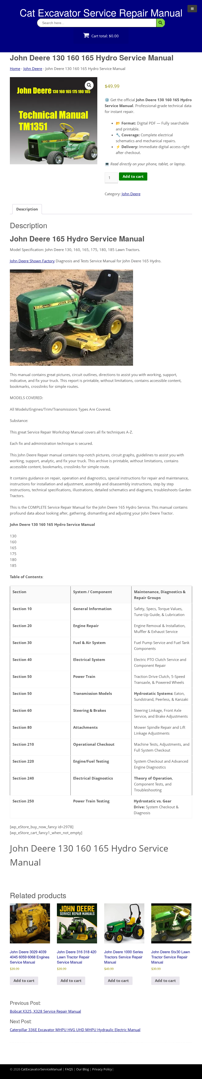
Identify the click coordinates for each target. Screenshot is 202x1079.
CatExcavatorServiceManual (41, 1069)
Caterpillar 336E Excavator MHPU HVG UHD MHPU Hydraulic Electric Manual (75, 1029)
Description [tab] (27, 209)
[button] (89, 85)
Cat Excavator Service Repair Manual (101, 12)
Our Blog (82, 1069)
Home (15, 68)
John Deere (32, 68)
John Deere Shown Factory (32, 260)
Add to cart (133, 176)
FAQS (69, 1069)
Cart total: (104, 35)
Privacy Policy (102, 1069)
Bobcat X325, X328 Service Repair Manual (45, 1011)
